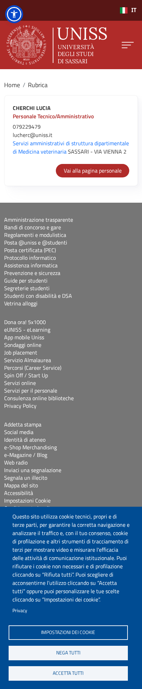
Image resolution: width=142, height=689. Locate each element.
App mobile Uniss (24, 337)
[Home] (57, 45)
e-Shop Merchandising (30, 447)
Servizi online (20, 383)
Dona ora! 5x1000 (25, 322)
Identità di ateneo (24, 439)
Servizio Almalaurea (27, 360)
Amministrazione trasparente (38, 219)
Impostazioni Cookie (27, 500)
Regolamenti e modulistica (35, 235)
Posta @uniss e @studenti (35, 242)
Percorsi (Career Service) (32, 367)
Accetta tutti (68, 673)
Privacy (19, 610)
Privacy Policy (20, 406)
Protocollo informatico (30, 257)
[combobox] (128, 10)
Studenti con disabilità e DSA (38, 296)
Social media (18, 432)
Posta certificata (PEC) (30, 250)
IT (133, 10)
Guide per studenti (26, 280)
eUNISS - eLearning (27, 329)
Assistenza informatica (31, 265)
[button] (14, 14)
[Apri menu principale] (128, 45)
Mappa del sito (21, 485)
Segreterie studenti (27, 288)
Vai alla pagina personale (93, 170)
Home (12, 85)
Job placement (20, 352)
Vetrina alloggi (21, 303)
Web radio (16, 462)
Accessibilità (18, 493)
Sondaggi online (22, 345)
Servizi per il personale (30, 390)
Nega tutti (68, 652)
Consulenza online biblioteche (39, 398)
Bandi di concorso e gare (32, 227)
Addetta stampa (22, 424)
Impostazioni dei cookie (68, 632)
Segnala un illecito (25, 477)
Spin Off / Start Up (26, 375)
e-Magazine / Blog (25, 455)
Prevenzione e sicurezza (32, 273)
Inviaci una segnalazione (32, 470)
